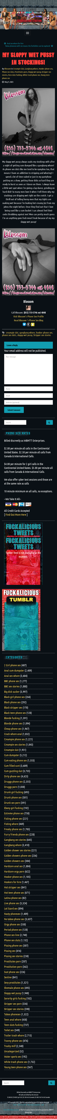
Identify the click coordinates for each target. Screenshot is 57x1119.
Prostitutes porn (21, 72)
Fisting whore (11, 823)
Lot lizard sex (11, 908)
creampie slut (12, 332)
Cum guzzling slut (13, 771)
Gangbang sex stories (15, 839)
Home (15, 1105)
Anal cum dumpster (14, 670)
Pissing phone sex (13, 945)
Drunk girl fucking (13, 792)
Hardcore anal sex (13, 866)
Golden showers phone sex (17, 855)
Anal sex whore (12, 675)
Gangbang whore (31, 68)
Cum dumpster (11, 755)
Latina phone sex (13, 898)
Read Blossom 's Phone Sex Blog (28, 320)
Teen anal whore (12, 1019)
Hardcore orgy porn (14, 871)
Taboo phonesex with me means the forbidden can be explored (27, 46)
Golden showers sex (14, 860)
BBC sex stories (12, 686)
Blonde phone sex (13, 723)
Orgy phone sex (12, 924)
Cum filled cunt (12, 765)
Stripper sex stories (42, 335)
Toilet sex (9, 1030)
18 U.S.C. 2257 (22, 1105)
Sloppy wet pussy (34, 72)
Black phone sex (12, 702)
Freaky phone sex (13, 829)
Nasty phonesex (12, 913)
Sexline (8, 977)
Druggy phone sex (13, 781)
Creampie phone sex (14, 739)
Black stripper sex (13, 707)
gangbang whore (27, 332)
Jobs (42, 1105)
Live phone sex (11, 903)
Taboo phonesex (12, 1014)
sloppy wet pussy (24, 335)
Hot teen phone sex (14, 892)
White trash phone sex (31, 75)
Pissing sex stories (13, 956)
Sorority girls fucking (15, 998)
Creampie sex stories (14, 744)
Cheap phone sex (12, 728)
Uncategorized (11, 1051)
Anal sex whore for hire (15, 43)
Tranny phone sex (13, 1040)
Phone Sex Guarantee (33, 1105)
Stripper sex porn (13, 1003)
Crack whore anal (13, 734)
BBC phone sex (11, 681)
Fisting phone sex (13, 818)
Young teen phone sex (15, 1067)
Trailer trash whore (14, 1035)
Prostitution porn (13, 966)
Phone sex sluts (8, 72)
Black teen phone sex (15, 712)
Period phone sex (13, 929)
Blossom (7, 68)
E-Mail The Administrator (11, 1110)
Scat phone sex (11, 972)
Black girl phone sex (14, 697)
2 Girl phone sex (12, 665)
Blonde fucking (12, 718)
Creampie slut (18, 68)
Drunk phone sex (13, 797)
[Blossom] (28, 307)
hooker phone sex (44, 332)
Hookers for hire (12, 882)
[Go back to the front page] (28, 19)
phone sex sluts (9, 335)
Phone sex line (11, 935)
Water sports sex (12, 1056)
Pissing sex (9, 950)
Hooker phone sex (46, 68)
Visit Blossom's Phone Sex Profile (28, 316)
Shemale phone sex (14, 987)
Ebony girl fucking (13, 808)
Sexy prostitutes (12, 982)
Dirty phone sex (12, 776)
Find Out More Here (16, 514)
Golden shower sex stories (17, 850)
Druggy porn (10, 786)
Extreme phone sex (14, 813)
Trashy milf (10, 1046)
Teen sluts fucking (15, 75)
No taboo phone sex (14, 919)
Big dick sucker (12, 691)
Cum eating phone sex (15, 760)
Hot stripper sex (12, 887)
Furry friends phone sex (16, 834)
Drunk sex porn (12, 802)
